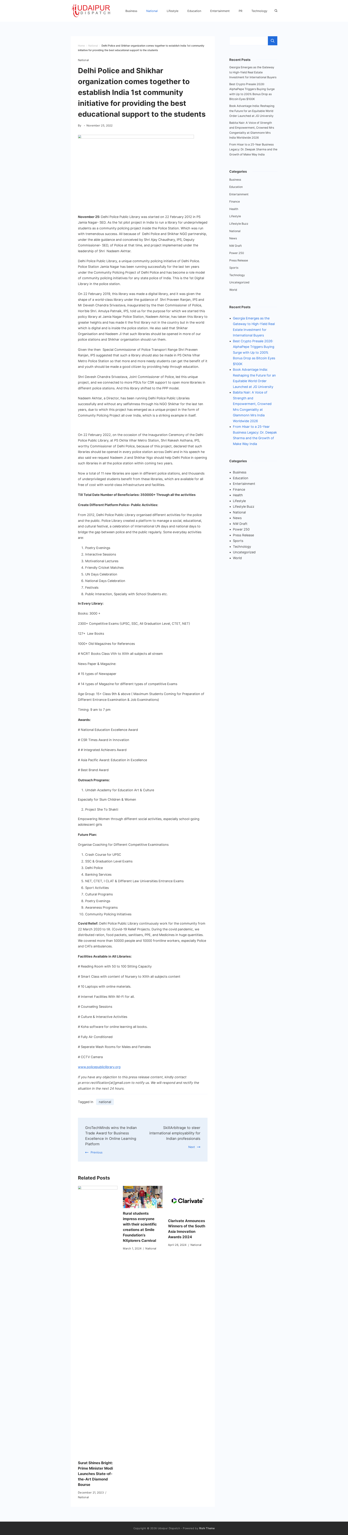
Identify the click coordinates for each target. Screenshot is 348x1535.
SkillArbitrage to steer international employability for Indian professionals (174, 1133)
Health (233, 209)
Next (191, 1147)
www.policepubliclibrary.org (99, 1067)
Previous (96, 1152)
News (233, 238)
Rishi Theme (207, 1528)
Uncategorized (239, 282)
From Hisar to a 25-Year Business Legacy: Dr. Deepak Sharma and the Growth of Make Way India (253, 149)
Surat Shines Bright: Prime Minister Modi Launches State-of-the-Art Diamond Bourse (95, 1474)
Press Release (238, 260)
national (105, 1102)
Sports (233, 267)
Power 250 (236, 253)
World (233, 290)
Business (131, 11)
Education (194, 11)
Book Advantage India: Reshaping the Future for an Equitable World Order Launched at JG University (251, 111)
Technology (259, 11)
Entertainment (220, 11)
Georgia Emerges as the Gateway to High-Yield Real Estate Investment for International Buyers (252, 72)
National (152, 11)
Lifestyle (172, 11)
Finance (234, 201)
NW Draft (235, 245)
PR (240, 11)
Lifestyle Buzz (238, 223)
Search (272, 40)
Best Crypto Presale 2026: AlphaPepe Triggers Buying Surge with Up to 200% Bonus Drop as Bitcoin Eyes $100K (254, 352)
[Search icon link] (275, 11)
